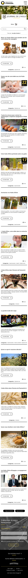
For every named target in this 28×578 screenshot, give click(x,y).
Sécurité (18, 568)
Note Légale (10, 568)
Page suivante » (20, 511)
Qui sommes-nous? (14, 553)
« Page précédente (8, 511)
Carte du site (20, 570)
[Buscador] (25, 29)
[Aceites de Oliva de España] (8, 2)
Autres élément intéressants (14, 558)
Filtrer (12, 24)
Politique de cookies (11, 570)
